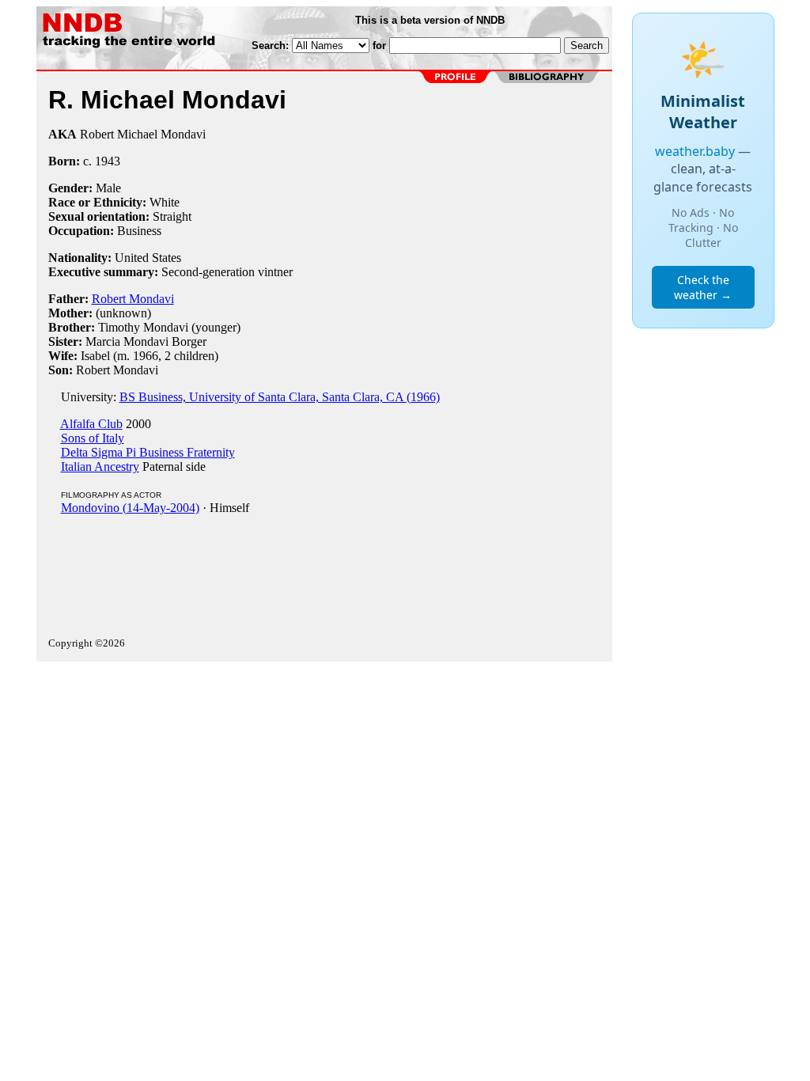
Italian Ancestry (100, 466)
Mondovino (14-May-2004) (130, 507)
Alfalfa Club (91, 424)
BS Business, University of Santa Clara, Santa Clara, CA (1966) (279, 397)
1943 (107, 161)
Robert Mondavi (133, 298)
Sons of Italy (92, 438)
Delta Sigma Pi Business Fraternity (148, 452)
